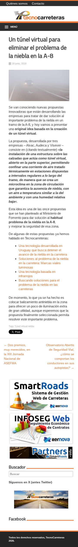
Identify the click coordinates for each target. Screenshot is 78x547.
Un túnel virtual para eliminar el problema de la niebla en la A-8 (38, 47)
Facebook (17, 519)
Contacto (38, 3)
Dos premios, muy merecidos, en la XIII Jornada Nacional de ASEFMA (17, 354)
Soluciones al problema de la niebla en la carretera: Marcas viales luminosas (43, 263)
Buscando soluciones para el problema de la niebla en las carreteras (39, 284)
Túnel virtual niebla (24, 326)
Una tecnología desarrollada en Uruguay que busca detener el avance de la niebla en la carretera (43, 250)
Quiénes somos (17, 3)
